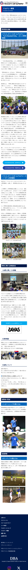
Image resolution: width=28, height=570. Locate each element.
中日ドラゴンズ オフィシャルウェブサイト (11, 548)
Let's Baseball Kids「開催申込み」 (13, 168)
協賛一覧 (3, 533)
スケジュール (4, 520)
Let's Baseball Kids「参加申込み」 (13, 162)
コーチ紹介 (4, 525)
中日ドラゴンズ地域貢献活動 (8, 551)
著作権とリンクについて (7, 542)
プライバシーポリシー (6, 545)
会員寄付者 (4, 536)
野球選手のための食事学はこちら (14, 323)
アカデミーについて (6, 528)
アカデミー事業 (5, 530)
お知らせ (3, 517)
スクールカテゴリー (6, 523)
